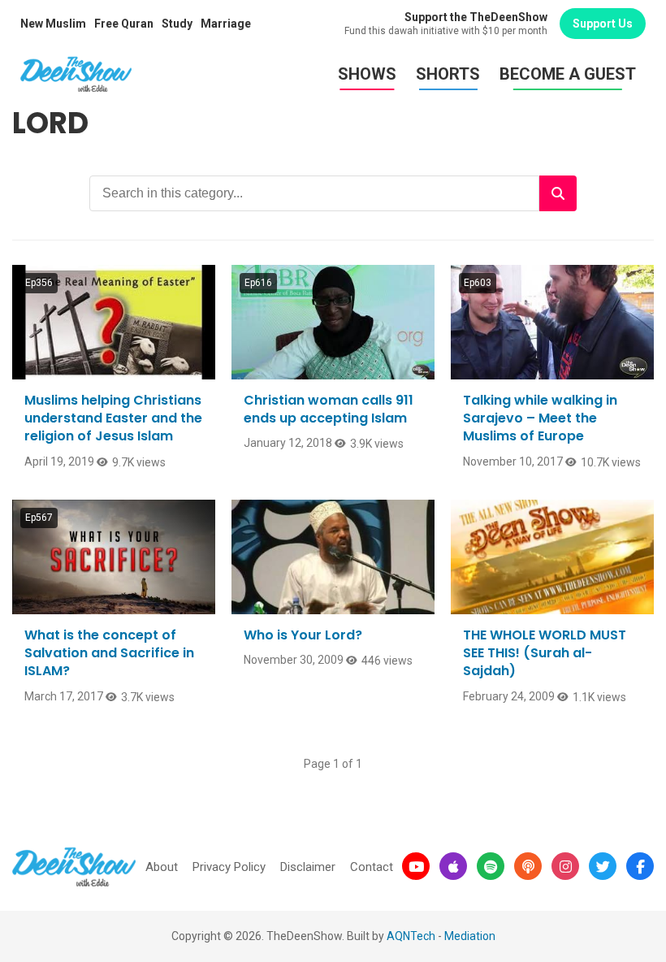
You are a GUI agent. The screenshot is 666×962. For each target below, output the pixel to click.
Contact (371, 867)
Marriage (226, 23)
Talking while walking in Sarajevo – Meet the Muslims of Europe (540, 418)
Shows (367, 74)
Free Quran (124, 23)
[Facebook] (640, 866)
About (161, 867)
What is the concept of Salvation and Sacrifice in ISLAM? (109, 653)
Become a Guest (568, 74)
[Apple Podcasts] (453, 866)
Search (558, 193)
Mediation (469, 936)
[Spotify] (490, 866)
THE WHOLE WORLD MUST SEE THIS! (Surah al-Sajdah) (544, 653)
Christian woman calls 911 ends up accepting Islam (328, 409)
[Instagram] (565, 866)
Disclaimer (307, 867)
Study (177, 23)
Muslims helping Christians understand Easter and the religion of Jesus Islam (113, 418)
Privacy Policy (229, 867)
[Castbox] (528, 866)
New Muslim (53, 23)
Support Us (603, 23)
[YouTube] (416, 866)
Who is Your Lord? (303, 635)
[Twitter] (602, 866)
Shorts (448, 74)
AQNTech (411, 936)
